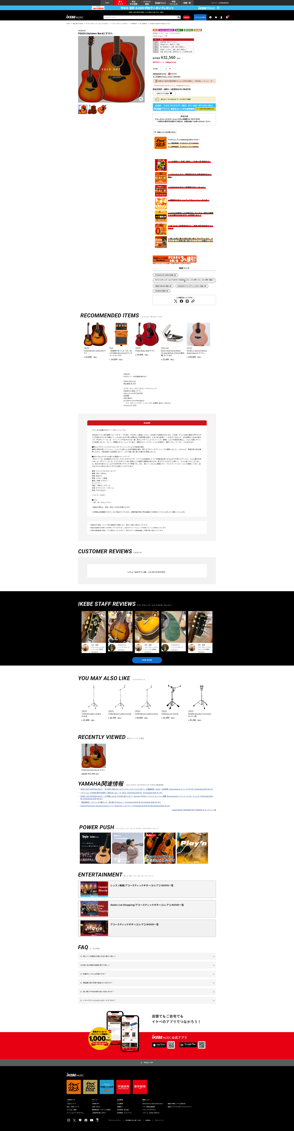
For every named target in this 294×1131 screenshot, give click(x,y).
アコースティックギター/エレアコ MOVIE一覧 (134, 924)
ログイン (215, 3)
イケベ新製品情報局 (148, 1106)
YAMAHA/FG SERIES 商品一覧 (166, 275)
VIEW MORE (147, 660)
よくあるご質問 (71, 1109)
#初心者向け (128, 398)
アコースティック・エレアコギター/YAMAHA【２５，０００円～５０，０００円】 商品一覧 (184, 280)
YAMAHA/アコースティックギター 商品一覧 (192, 286)
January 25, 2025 (130, 405)
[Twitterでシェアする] (175, 301)
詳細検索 (186, 17)
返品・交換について (73, 1106)
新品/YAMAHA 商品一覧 (163, 286)
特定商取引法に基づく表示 (133, 1120)
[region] (147, 759)
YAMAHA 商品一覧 (162, 291)
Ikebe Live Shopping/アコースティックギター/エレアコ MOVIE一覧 (147, 904)
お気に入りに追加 (163, 93)
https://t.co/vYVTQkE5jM (133, 393)
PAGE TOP (148, 1063)
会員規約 (147, 1120)
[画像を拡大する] (141, 99)
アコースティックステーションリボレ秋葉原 (171, 119)
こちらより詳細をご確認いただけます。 (116, 1004)
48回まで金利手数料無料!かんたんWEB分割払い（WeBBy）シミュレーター (186, 81)
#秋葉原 (126, 396)
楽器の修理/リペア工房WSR (176, 1103)
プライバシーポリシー (114, 1120)
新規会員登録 (224, 3)
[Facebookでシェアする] (181, 301)
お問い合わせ (96, 1106)
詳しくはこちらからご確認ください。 (187, 986)
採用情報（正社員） (123, 1109)
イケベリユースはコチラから (110, 995)
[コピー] (193, 301)
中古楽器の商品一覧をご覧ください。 (148, 977)
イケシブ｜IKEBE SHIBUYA (150, 1113)
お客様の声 (95, 1103)
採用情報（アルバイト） (125, 1113)
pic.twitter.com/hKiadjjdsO (133, 400)
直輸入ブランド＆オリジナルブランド (180, 1106)
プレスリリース (159, 1120)
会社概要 (120, 1103)
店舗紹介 (120, 1106)
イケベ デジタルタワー (149, 1109)
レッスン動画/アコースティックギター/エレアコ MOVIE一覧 (141, 885)
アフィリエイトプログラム (75, 1113)
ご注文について (71, 1103)
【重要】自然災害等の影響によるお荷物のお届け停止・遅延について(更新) (147, 12)
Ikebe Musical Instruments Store (152, 1103)
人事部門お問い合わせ (99, 1113)
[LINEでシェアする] (187, 301)
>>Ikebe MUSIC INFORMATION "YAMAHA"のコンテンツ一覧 (193, 810)
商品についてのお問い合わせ (166, 132)
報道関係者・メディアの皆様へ (101, 1109)
